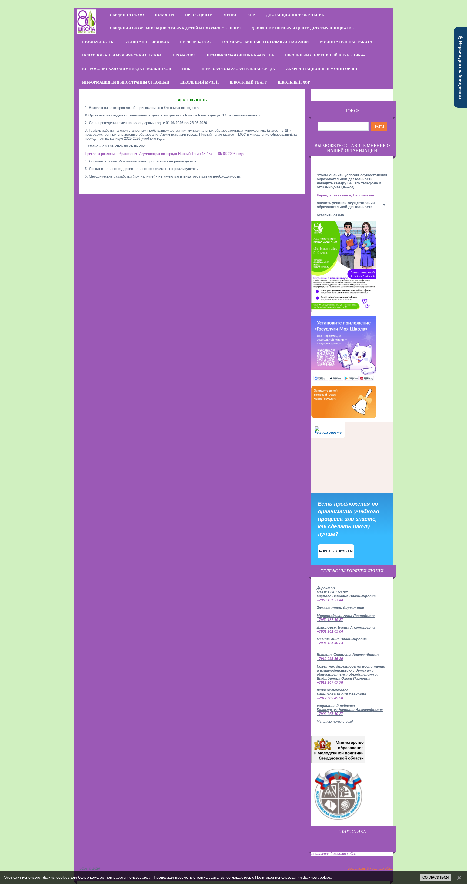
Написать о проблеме (336, 551)
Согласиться (435, 877)
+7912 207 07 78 (330, 682)
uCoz (353, 854)
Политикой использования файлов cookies (293, 877)
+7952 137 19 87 (330, 620)
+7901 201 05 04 (330, 631)
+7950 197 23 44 (330, 600)
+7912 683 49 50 (330, 698)
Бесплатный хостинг (329, 854)
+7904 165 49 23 (330, 643)
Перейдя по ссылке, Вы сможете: (346, 195)
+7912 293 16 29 (330, 659)
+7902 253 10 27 (330, 714)
